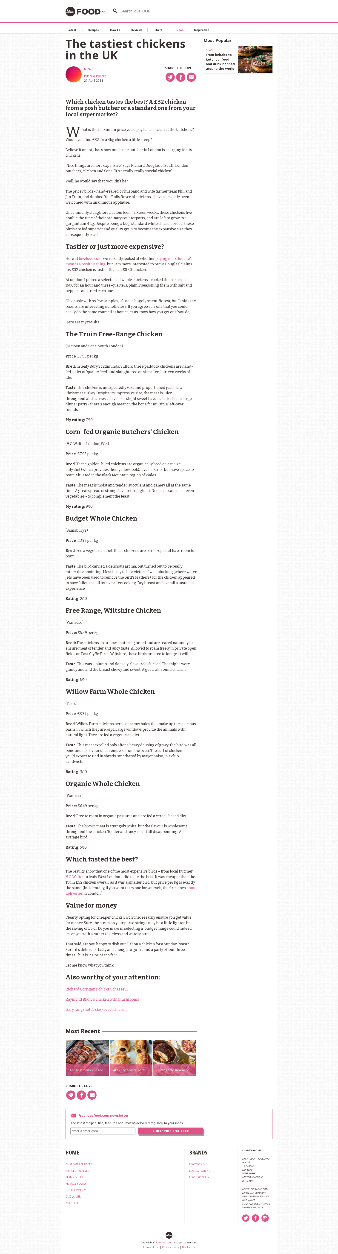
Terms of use (151, 1247)
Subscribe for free (170, 1131)
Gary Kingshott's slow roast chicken (96, 1009)
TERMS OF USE (75, 1177)
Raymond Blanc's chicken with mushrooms (102, 999)
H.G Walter (75, 877)
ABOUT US (72, 1203)
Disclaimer (188, 1247)
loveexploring (200, 1171)
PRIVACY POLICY (76, 1184)
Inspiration (201, 30)
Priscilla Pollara (95, 76)
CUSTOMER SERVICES (79, 1164)
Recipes (93, 30)
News (179, 30)
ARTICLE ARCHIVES (77, 1171)
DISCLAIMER (73, 1196)
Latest (72, 30)
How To (115, 30)
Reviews (136, 30)
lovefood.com (90, 258)
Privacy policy (170, 1247)
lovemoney (197, 1164)
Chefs (158, 30)
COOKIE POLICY (76, 1190)
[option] (87, 1058)
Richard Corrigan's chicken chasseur (97, 989)
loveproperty (199, 1177)
